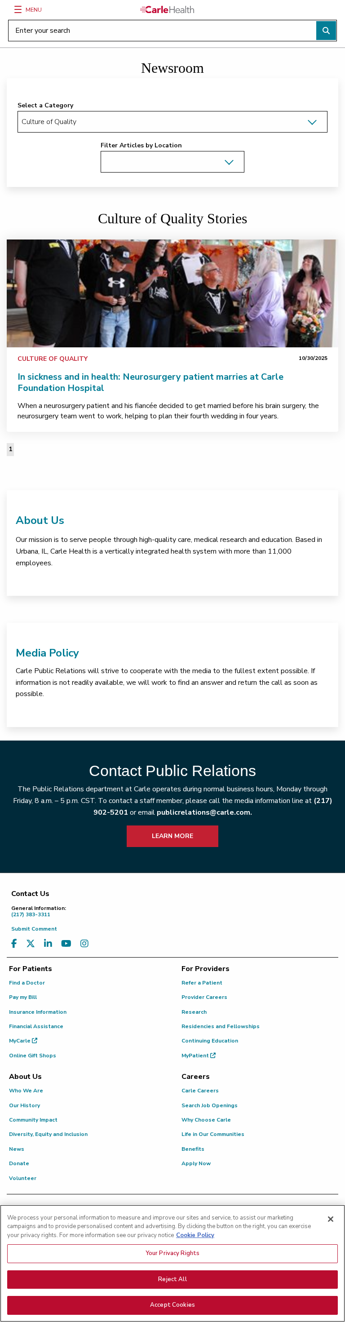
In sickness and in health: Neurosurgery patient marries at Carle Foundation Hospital (150, 382)
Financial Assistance (36, 1026)
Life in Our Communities (212, 1134)
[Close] (331, 1219)
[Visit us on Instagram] (84, 944)
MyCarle (20, 1040)
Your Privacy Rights (172, 1253)
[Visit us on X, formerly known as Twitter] (30, 944)
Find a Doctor (27, 982)
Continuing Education (209, 1040)
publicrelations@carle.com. (204, 812)
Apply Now (196, 1163)
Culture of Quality (53, 359)
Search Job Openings (209, 1105)
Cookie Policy (195, 1235)
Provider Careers (204, 997)
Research (194, 1012)
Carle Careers (200, 1090)
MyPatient (195, 1055)
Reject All (172, 1279)
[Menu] (18, 9)
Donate (19, 1163)
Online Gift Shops (32, 1055)
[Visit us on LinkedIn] (48, 944)
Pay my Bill (23, 997)
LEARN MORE (172, 836)
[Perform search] (326, 30)
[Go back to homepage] (167, 9)
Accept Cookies (172, 1305)
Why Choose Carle (206, 1119)
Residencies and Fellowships (220, 1026)
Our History (24, 1105)
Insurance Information (37, 1012)
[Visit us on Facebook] (14, 944)
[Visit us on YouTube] (66, 944)
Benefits (192, 1149)
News (16, 1149)
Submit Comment (34, 928)
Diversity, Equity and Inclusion (48, 1134)
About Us (40, 520)
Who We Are (26, 1090)
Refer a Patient (201, 982)
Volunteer (22, 1178)
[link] (172, 293)
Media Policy (47, 653)
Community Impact (33, 1119)
